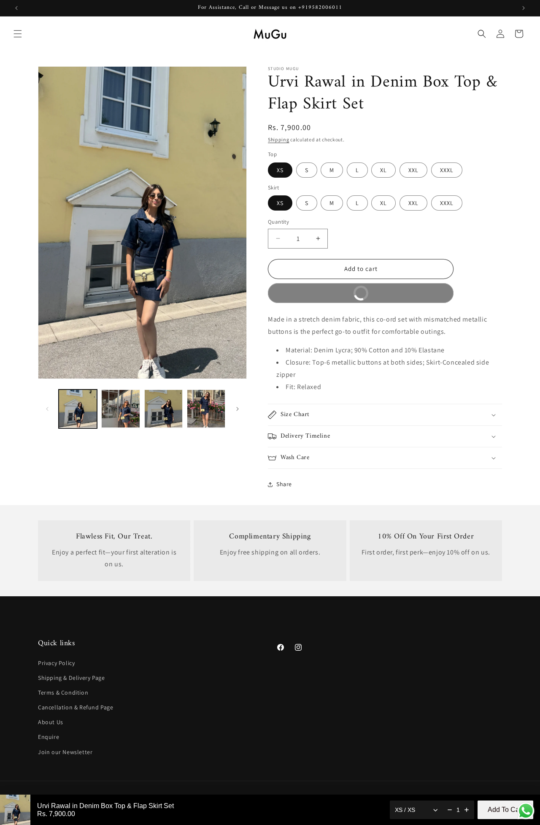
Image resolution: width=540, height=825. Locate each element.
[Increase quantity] (466, 810)
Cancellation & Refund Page (75, 707)
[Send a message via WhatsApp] (526, 811)
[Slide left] (47, 409)
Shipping (278, 139)
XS (280, 170)
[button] (17, 33)
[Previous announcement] (16, 8)
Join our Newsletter (65, 752)
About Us (50, 722)
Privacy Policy (56, 663)
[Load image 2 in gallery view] (120, 409)
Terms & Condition (63, 692)
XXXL (447, 170)
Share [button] (284, 484)
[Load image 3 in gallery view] (163, 409)
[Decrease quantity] (450, 810)
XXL (413, 170)
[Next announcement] (523, 8)
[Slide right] (237, 409)
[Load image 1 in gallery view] (78, 409)
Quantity (278, 221)
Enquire (48, 737)
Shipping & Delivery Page (71, 678)
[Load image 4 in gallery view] (206, 409)
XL (383, 170)
